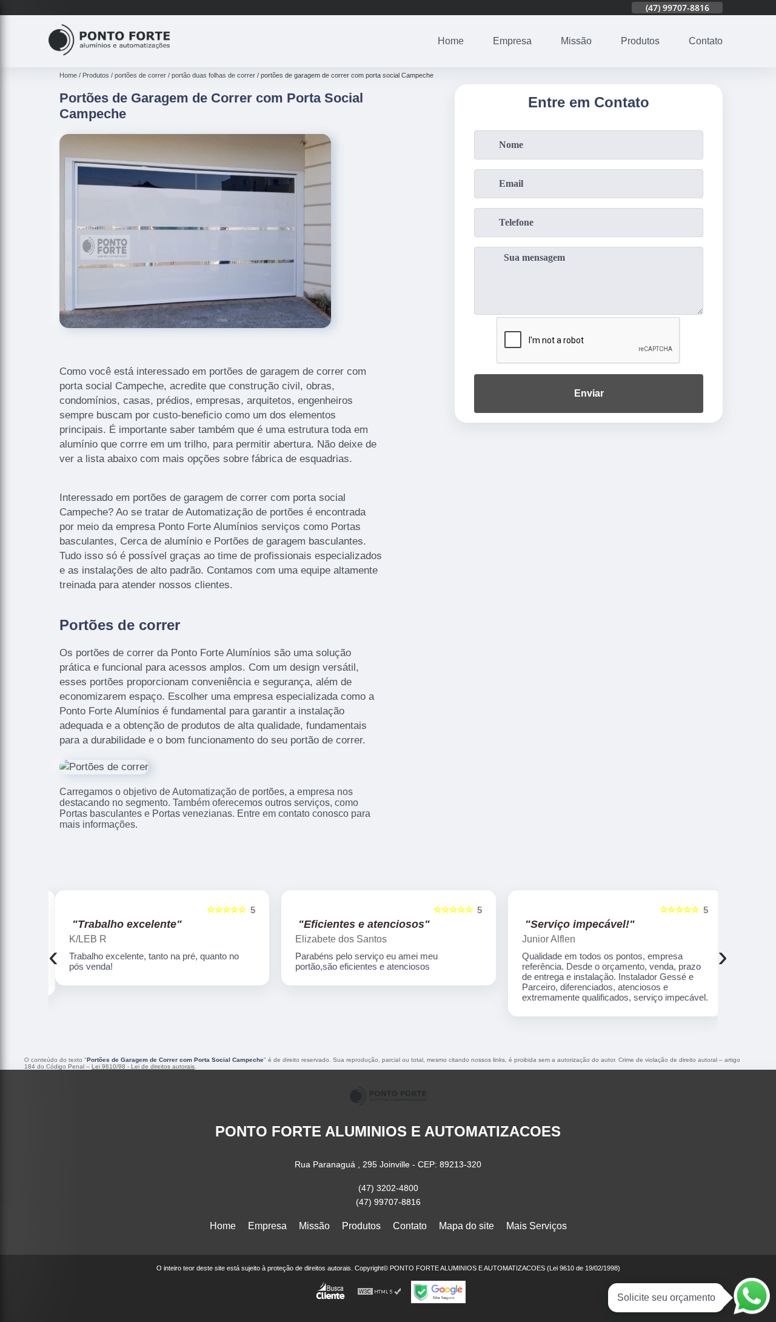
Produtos (640, 41)
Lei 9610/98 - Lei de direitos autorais (143, 1066)
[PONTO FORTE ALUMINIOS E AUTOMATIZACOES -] (109, 60)
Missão (576, 41)
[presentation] (53, 956)
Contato (706, 41)
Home (451, 41)
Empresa (512, 41)
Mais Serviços (536, 1226)
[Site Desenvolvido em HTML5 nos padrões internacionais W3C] (379, 1292)
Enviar (589, 393)
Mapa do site (466, 1226)
